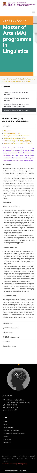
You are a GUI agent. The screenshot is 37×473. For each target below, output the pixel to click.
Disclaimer (23, 471)
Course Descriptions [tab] (9, 346)
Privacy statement (11, 471)
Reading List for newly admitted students (17, 136)
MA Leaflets (7, 141)
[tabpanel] (18, 225)
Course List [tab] (6, 342)
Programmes (11, 79)
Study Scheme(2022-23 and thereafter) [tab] (11, 325)
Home (3, 79)
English (14, 141)
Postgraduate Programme (26, 79)
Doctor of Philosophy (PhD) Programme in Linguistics (16, 93)
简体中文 (20, 141)
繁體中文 (27, 141)
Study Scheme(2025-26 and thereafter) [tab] (11, 334)
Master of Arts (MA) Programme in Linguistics (17, 110)
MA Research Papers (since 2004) (14, 138)
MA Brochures (8, 143)
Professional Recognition (12, 133)
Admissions (7, 131)
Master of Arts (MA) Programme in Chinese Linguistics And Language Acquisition (16, 105)
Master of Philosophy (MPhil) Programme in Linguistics (16, 99)
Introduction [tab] (7, 126)
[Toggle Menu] (33, 12)
